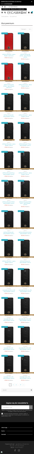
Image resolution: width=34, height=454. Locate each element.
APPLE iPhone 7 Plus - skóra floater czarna (25, 144)
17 (20, 384)
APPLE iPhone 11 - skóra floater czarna (25, 173)
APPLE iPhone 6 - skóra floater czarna (25, 85)
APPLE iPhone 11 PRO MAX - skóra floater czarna (25, 203)
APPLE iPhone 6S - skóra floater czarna (8, 115)
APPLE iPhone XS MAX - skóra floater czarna (25, 233)
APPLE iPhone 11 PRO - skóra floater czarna (8, 202)
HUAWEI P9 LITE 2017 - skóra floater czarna (25, 348)
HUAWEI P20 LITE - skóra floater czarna (25, 377)
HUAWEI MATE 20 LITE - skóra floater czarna (25, 290)
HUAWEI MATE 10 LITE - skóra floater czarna (9, 290)
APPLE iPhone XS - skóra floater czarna (25, 261)
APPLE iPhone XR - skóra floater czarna (8, 233)
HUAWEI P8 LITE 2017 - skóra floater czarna (25, 319)
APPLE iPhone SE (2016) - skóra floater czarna (25, 56)
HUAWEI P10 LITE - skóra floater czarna (8, 377)
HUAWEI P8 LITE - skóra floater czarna (8, 319)
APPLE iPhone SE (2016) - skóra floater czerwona (8, 86)
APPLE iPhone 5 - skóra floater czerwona (8, 55)
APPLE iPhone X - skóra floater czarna (8, 261)
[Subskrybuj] (31, 407)
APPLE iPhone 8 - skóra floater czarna (8, 144)
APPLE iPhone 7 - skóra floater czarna (25, 115)
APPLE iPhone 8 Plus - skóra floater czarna (9, 173)
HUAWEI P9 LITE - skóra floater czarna (8, 348)
